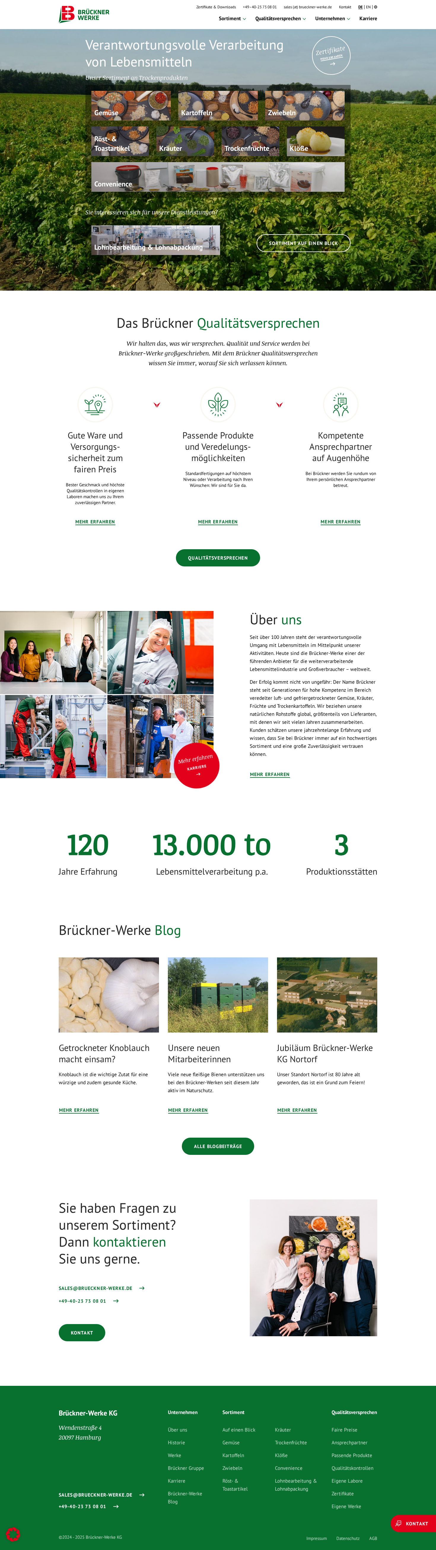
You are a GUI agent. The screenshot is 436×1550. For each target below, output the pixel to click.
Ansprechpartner (349, 1442)
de (360, 7)
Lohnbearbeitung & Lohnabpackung (296, 1485)
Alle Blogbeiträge (218, 1146)
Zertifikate (343, 1493)
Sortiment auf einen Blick (303, 243)
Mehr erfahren (95, 522)
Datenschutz (348, 1538)
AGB (373, 1538)
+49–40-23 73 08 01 (260, 7)
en (368, 7)
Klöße (281, 1455)
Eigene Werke (346, 1506)
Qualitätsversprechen (278, 18)
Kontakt (345, 7)
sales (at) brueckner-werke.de (308, 7)
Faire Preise (344, 1429)
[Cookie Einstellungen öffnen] (13, 1535)
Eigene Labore (347, 1481)
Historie (176, 1442)
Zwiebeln (232, 1468)
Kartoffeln (233, 1455)
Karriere (368, 18)
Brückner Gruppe (186, 1468)
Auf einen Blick (238, 1429)
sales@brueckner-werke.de (95, 1288)
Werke (174, 1455)
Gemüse (231, 1442)
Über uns (177, 1429)
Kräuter (283, 1429)
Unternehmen (330, 18)
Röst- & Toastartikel (235, 1485)
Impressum (316, 1538)
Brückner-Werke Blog (185, 1497)
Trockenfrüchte (291, 1442)
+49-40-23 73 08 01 (82, 1301)
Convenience (289, 1468)
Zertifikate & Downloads (216, 7)
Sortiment (230, 18)
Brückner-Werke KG (88, 1413)
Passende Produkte (352, 1455)
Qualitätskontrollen (352, 1468)
